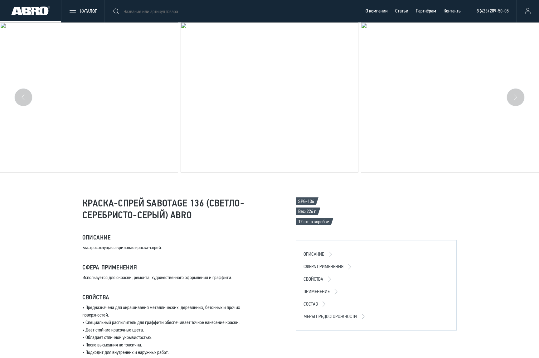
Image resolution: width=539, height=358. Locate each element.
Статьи (401, 11)
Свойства (313, 279)
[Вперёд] (516, 97)
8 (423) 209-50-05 (493, 11)
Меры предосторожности (330, 316)
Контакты (452, 11)
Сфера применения (323, 266)
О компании (377, 11)
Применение (316, 291)
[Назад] (23, 97)
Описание (313, 254)
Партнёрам (426, 11)
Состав (310, 304)
